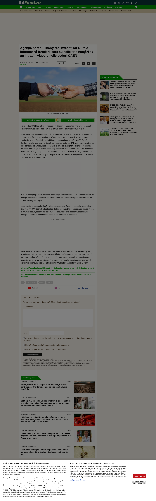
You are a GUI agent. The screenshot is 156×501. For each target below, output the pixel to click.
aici (55, 488)
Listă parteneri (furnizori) (78, 480)
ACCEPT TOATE (139, 476)
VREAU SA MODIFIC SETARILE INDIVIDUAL (138, 482)
